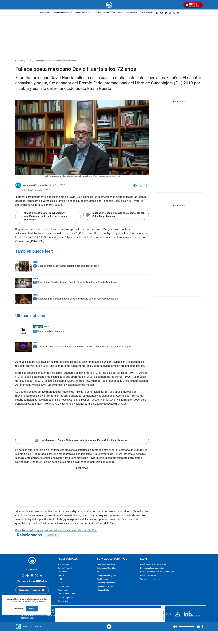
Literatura (52, 535)
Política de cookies (148, 575)
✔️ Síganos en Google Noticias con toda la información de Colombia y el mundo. (84, 440)
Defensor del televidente (107, 568)
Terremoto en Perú (102, 12)
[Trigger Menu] (17, 5)
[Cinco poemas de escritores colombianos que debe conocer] (23, 266)
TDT (99, 572)
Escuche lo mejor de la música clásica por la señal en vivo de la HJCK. (56, 530)
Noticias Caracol (64, 564)
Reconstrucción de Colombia (125, 12)
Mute (175, 626)
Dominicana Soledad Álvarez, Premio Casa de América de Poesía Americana (77, 282)
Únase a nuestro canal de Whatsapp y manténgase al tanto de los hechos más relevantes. (45, 216)
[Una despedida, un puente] (23, 330)
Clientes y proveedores (106, 583)
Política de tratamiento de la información (157, 572)
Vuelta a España (146, 12)
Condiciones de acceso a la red (153, 564)
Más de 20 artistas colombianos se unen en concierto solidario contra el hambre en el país (84, 346)
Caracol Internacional (66, 594)
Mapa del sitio (103, 590)
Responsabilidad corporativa (152, 568)
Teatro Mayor (63, 590)
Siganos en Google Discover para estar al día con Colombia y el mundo (118, 215)
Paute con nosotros (105, 586)
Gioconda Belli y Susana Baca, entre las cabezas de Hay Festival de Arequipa (77, 298)
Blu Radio (19, 61)
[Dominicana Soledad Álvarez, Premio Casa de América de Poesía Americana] (23, 283)
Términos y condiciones (150, 579)
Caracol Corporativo (66, 597)
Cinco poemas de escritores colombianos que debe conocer (68, 265)
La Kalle (61, 575)
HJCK (29, 61)
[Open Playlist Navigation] (202, 626)
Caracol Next (63, 601)
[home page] (109, 5)
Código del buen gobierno (107, 575)
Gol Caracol (62, 572)
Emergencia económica (62, 12)
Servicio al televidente (106, 564)
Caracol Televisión (65, 568)
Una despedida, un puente (50, 331)
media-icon (109, 626)
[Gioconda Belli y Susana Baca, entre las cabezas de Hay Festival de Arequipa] (23, 299)
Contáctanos (102, 579)
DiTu (60, 583)
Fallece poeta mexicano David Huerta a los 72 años (56, 61)
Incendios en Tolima (83, 12)
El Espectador (63, 586)
